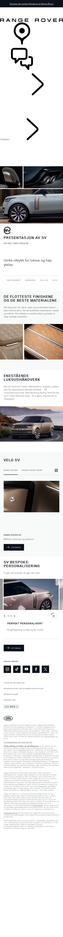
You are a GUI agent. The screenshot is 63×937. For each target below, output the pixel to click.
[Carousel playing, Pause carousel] (53, 616)
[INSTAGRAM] (7, 669)
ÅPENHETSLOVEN (11, 694)
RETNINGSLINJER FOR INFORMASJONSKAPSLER (23, 688)
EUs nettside (38, 805)
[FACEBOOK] (36, 669)
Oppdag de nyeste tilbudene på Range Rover (31, 3)
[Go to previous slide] (4, 615)
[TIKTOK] (17, 669)
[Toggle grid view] (56, 470)
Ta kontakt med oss (11, 813)
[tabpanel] (31, 516)
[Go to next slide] (14, 615)
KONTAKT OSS (10, 700)
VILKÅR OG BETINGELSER (14, 682)
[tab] (11, 470)
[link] (31, 35)
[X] (45, 669)
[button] (31, 8)
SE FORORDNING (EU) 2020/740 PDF (18, 742)
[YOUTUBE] (26, 669)
